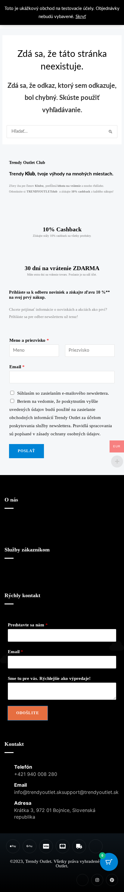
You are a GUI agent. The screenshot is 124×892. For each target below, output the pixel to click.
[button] (62, 529)
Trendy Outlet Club (27, 162)
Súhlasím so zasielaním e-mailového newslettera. (63, 393)
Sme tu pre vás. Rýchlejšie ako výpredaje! (49, 678)
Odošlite (27, 713)
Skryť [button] (81, 16)
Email (17, 366)
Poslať (26, 451)
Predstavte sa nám (28, 624)
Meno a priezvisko (29, 340)
